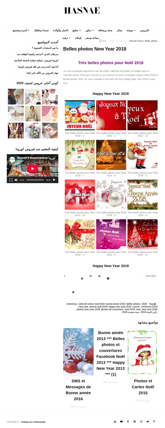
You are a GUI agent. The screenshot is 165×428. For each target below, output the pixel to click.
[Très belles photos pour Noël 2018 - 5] (142, 154)
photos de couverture (112, 309)
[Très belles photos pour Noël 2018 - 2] (79, 115)
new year (83, 307)
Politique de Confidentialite (33, 422)
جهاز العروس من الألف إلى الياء (42, 73)
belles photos (133, 304)
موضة (130, 30)
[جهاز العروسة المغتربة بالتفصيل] (33, 96)
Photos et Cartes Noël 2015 (143, 387)
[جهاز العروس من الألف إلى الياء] (50, 96)
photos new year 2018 (88, 309)
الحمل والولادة (60, 30)
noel (138, 309)
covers (136, 307)
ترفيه (65, 37)
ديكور (88, 30)
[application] (32, 168)
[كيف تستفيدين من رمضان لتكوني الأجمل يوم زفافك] (50, 113)
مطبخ (75, 30)
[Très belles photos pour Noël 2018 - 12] (142, 115)
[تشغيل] (54, 180)
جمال (119, 30)
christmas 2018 (149, 307)
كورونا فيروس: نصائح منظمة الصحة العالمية (36, 60)
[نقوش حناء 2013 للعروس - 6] (16, 130)
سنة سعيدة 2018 (130, 312)
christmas (71, 304)
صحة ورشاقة (105, 30)
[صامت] (16, 180)
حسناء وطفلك (41, 30)
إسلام (78, 37)
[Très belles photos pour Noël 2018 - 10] (79, 194)
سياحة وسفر (92, 37)
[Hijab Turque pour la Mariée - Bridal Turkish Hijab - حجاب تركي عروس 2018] (16, 96)
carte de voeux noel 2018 (91, 304)
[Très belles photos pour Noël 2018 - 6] (111, 154)
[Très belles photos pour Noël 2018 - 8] (142, 194)
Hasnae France (136, 41)
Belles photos (151, 41)
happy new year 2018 (120, 307)
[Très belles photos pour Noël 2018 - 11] (142, 234)
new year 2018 (149, 309)
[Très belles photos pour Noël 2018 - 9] (111, 194)
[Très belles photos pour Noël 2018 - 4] (111, 234)
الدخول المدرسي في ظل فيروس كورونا (38, 66)
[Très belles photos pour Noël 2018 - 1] (111, 115)
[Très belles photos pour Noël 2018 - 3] (79, 234)
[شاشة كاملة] (11, 180)
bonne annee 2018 (115, 304)
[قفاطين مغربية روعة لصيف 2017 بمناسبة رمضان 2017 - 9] (33, 113)
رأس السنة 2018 (149, 312)
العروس (144, 30)
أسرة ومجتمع (20, 30)
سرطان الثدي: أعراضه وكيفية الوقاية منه (37, 54)
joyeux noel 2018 (98, 307)
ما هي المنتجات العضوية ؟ (45, 47)
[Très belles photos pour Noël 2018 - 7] (79, 154)
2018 (144, 304)
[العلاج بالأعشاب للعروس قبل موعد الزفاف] (50, 130)
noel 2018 (130, 309)
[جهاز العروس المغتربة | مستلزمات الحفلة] (16, 113)
